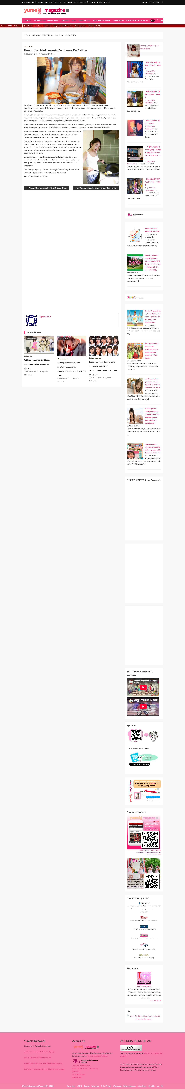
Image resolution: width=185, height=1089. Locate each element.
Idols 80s (100, 2)
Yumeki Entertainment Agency (97, 1056)
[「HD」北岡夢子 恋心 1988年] (135, 128)
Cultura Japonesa (79, 2)
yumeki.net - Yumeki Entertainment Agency (39, 1052)
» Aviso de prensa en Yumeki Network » (150, 850)
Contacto (26, 20)
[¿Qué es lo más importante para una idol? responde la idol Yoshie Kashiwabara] (135, 451)
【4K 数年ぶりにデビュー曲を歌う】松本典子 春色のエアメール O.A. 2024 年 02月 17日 (153, 152)
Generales (48, 26)
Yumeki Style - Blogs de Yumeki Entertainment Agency (43, 1063)
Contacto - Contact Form (81, 1066)
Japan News (26, 2)
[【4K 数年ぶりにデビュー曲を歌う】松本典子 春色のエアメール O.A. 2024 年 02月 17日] (135, 154)
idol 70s (90, 26)
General (40, 2)
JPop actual (68, 2)
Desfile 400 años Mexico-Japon (46, 20)
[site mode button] (152, 20)
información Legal (78, 1074)
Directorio (65, 20)
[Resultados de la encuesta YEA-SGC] (135, 236)
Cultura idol (48, 2)
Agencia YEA (45, 54)
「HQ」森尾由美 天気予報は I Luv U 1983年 (153, 65)
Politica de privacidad (101, 20)
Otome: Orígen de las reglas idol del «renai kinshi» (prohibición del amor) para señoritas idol (153, 316)
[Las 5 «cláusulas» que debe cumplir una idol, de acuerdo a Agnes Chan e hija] (135, 386)
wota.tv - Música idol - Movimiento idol (37, 1058)
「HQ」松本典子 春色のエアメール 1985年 (152, 182)
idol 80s (98, 26)
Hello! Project (58, 2)
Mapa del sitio (84, 20)
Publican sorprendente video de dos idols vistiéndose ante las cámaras (37, 364)
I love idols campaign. (144, 986)
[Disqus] (71, 220)
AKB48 (34, 2)
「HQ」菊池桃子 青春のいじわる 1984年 (152, 94)
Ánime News (91, 2)
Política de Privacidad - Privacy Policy (85, 1069)
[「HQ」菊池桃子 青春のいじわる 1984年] (135, 98)
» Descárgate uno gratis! (154, 855)
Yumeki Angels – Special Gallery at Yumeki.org (130, 20)
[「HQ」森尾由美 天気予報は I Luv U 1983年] (135, 69)
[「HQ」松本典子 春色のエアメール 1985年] (135, 186)
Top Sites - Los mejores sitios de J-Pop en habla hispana (44, 1069)
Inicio (74, 20)
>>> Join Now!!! (155, 1001)
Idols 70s (107, 2)
